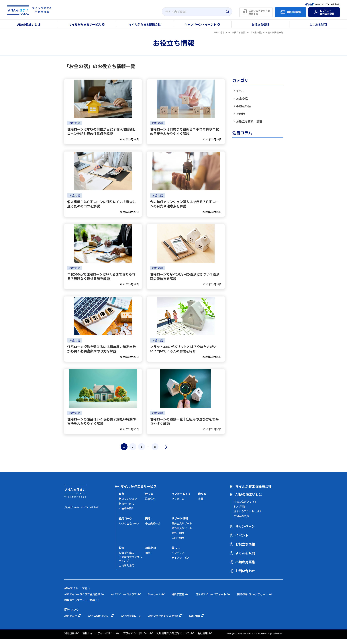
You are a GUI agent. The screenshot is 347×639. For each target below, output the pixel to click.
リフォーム (178, 498)
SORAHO (194, 616)
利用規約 (69, 633)
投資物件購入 (126, 553)
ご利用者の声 (241, 516)
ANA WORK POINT (99, 616)
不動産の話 (243, 106)
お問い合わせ (245, 570)
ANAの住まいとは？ (245, 501)
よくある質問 (245, 552)
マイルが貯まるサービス (139, 486)
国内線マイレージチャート (210, 594)
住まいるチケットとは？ (248, 511)
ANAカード (154, 594)
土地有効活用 (126, 565)
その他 (240, 113)
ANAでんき (70, 616)
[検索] (227, 11)
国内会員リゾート (182, 523)
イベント (241, 535)
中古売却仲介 (152, 523)
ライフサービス (180, 557)
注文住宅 (150, 498)
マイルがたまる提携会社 (145, 24)
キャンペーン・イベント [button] (200, 24)
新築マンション (128, 498)
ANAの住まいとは (28, 24)
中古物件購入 (126, 508)
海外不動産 (178, 533)
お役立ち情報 (260, 24)
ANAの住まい (220, 32)
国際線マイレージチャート (252, 594)
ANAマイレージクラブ (124, 594)
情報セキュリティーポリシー (98, 633)
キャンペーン (245, 526)
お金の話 (242, 98)
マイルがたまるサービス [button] (85, 24)
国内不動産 (178, 538)
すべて (240, 91)
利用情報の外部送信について (173, 633)
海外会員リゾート (182, 528)
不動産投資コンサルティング (130, 558)
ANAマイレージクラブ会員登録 (82, 594)
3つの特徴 (239, 506)
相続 (147, 553)
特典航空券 (178, 594)
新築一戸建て (126, 503)
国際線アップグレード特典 (79, 600)
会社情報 (202, 633)
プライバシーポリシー (136, 633)
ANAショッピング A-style (163, 616)
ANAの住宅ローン (129, 523)
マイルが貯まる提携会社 (253, 486)
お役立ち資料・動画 (249, 121)
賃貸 (200, 498)
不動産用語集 (245, 561)
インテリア (178, 553)
